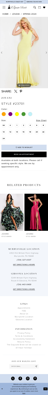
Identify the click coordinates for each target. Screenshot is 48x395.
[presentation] (12, 212)
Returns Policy (24, 342)
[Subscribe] (36, 366)
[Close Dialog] (2, 389)
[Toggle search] (34, 7)
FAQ (24, 311)
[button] (4, 7)
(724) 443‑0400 (24, 284)
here (23, 393)
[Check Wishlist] (44, 7)
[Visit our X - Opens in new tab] (13, 378)
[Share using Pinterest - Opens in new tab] (21, 91)
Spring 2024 (29, 14)
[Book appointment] (39, 7)
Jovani (16, 14)
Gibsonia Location (24, 320)
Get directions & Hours (24, 265)
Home (5, 14)
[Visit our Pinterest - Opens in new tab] (35, 378)
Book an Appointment (24, 154)
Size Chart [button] (41, 120)
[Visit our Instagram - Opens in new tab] (28, 378)
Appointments (24, 308)
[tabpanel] (24, 52)
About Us (24, 314)
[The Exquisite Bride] (17, 7)
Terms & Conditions (24, 336)
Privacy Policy (24, 333)
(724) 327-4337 (24, 260)
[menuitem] (4, 7)
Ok (45, 389)
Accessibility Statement (24, 339)
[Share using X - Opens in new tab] (15, 91)
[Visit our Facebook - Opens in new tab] (20, 378)
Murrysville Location (24, 317)
